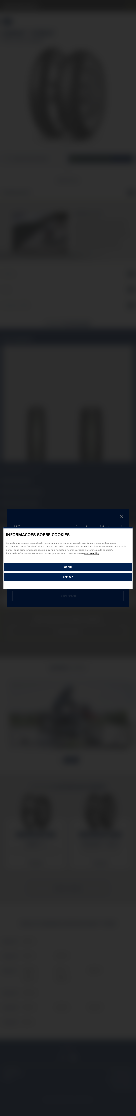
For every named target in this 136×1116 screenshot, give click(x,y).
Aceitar (68, 577)
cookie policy (91, 553)
